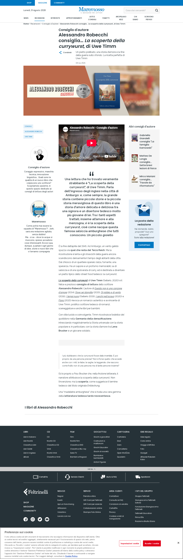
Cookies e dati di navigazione (116, 517)
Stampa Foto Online (92, 512)
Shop (26, 502)
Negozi (60, 496)
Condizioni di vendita (118, 504)
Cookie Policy (71, 556)
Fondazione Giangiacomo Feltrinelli (146, 507)
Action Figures (100, 462)
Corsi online (145, 441)
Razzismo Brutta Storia (145, 521)
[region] (91, 543)
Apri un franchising (65, 504)
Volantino (61, 512)
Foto (142, 449)
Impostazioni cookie (130, 543)
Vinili (49, 449)
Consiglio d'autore (39, 167)
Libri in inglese (29, 453)
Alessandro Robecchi (33, 131)
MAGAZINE (42, 3)
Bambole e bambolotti (98, 456)
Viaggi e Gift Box (147, 445)
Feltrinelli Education (143, 513)
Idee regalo (145, 437)
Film (72, 437)
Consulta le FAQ (116, 500)
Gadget (143, 453)
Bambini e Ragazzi (78, 457)
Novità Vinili (52, 453)
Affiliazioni (61, 508)
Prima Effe (139, 517)
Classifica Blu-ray (78, 449)
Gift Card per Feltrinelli (92, 500)
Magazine (28, 506)
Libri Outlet (27, 449)
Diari (119, 441)
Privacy (112, 512)
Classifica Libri (29, 445)
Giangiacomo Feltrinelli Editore (145, 501)
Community (29, 510)
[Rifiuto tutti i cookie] (178, 543)
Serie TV (73, 453)
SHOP (29, 3)
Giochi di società (101, 451)
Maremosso (39, 221)
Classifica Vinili (53, 457)
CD (48, 437)
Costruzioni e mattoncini (99, 442)
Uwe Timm (28, 137)
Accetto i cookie (152, 543)
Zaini (119, 445)
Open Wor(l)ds (123, 453)
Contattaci (144, 245)
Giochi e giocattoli (102, 437)
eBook (26, 457)
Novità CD (51, 441)
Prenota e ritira (89, 496)
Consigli (28, 126)
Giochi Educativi (101, 447)
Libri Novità (28, 441)
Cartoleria (121, 437)
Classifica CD (53, 445)
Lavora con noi (63, 516)
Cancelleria (122, 449)
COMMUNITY (59, 3)
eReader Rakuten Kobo (147, 458)
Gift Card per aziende (92, 504)
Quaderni (121, 457)
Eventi (59, 500)
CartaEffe (113, 508)
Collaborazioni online (92, 508)
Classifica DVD (76, 445)
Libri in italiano (29, 437)
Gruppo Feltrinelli (142, 496)
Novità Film (75, 441)
